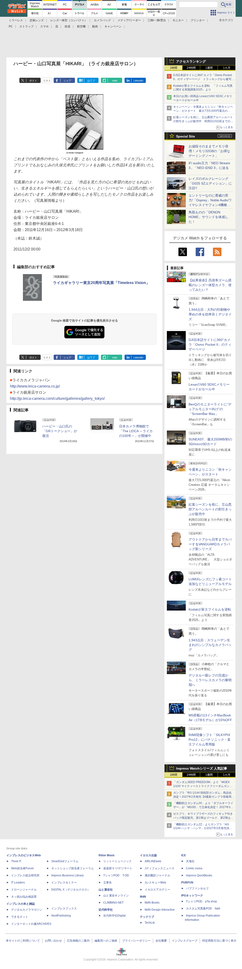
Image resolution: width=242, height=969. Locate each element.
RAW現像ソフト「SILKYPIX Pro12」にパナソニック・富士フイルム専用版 (210, 739)
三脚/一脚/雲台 (156, 20)
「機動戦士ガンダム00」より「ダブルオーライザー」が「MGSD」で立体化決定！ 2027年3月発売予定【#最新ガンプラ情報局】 (203, 807)
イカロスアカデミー (157, 889)
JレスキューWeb (155, 882)
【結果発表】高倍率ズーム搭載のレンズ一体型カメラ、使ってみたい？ (210, 285)
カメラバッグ (102, 20)
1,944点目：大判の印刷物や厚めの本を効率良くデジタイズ (210, 314)
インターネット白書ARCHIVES (31, 924)
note (114, 80)
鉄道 (67, 26)
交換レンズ (37, 20)
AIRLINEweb (153, 861)
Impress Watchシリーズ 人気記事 (201, 768)
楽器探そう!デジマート (117, 868)
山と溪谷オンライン (116, 895)
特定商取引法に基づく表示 (219, 940)
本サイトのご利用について (23, 940)
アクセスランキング (191, 61)
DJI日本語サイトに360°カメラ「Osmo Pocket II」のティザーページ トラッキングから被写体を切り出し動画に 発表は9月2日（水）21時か (203, 79)
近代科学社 (106, 909)
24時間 (191, 67)
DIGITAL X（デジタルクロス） (70, 889)
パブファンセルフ (197, 888)
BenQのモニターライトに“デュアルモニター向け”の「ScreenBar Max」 (210, 409)
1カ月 (226, 67)
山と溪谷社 (106, 889)
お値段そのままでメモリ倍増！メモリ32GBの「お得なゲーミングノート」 (209, 151)
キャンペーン (112, 26)
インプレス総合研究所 (25, 875)
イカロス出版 (148, 855)
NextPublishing (61, 915)
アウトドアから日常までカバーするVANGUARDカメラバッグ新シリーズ (210, 544)
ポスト (33, 80)
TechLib (150, 922)
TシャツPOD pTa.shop (201, 901)
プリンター (197, 20)
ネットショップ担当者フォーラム (72, 868)
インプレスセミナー (64, 882)
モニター (178, 20)
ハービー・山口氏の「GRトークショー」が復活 (59, 431)
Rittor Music (107, 855)
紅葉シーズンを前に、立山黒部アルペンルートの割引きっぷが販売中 (210, 509)
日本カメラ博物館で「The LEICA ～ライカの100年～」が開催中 (136, 431)
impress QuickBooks (199, 875)
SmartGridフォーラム (64, 861)
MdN (143, 896)
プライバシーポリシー (136, 940)
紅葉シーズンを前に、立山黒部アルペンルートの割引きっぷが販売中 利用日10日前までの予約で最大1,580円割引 (203, 121)
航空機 (81, 26)
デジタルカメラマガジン (26, 909)
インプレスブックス (64, 908)
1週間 (209, 67)
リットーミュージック (117, 861)
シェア (67, 80)
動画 (95, 26)
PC (11, 26)
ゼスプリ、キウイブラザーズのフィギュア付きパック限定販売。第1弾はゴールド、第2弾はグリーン (203, 817)
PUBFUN (187, 882)
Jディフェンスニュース (159, 868)
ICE (183, 855)
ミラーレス (16, 20)
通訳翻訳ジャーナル (157, 875)
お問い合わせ (53, 940)
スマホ (44, 26)
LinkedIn (138, 80)
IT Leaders (18, 882)
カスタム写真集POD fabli (203, 908)
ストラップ (26, 26)
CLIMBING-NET (113, 902)
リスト (47, 80)
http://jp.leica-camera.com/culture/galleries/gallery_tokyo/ (57, 398)
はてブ (91, 80)
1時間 (173, 67)
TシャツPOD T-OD (116, 875)
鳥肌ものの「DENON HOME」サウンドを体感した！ (208, 217)
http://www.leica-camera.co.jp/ (35, 386)
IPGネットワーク (192, 895)
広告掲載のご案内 (78, 940)
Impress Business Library (67, 875)
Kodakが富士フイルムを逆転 (210, 609)
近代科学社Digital (114, 915)
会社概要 (161, 940)
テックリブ (147, 916)
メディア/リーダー (129, 20)
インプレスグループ (184, 940)
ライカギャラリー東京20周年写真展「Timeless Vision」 (101, 283)
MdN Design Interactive (160, 909)
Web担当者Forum (22, 868)
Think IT (16, 861)
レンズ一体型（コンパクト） (68, 20)
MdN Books (152, 902)
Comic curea (194, 868)
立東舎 (107, 882)
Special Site (185, 136)
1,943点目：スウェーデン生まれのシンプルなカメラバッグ (210, 644)
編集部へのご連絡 (106, 940)
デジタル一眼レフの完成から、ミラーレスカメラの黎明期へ (210, 680)
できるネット (19, 916)
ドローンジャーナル (24, 889)
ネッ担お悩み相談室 (24, 896)
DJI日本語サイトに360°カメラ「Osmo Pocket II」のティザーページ (210, 344)
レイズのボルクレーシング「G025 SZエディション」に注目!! (210, 183)
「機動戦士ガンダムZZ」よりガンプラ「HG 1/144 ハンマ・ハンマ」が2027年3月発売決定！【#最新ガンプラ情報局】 (201, 828)
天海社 (190, 861)
